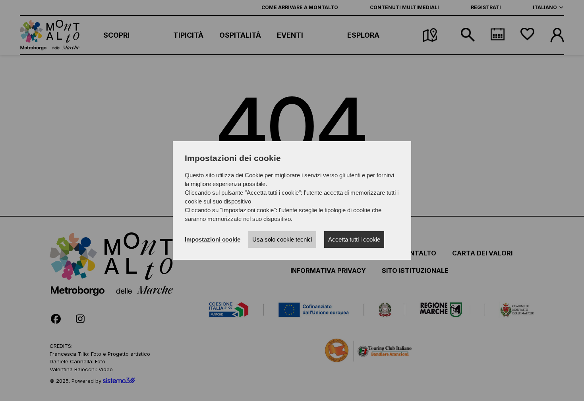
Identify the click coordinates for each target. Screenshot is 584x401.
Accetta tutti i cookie (354, 239)
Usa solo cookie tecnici (282, 239)
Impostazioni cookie (212, 239)
